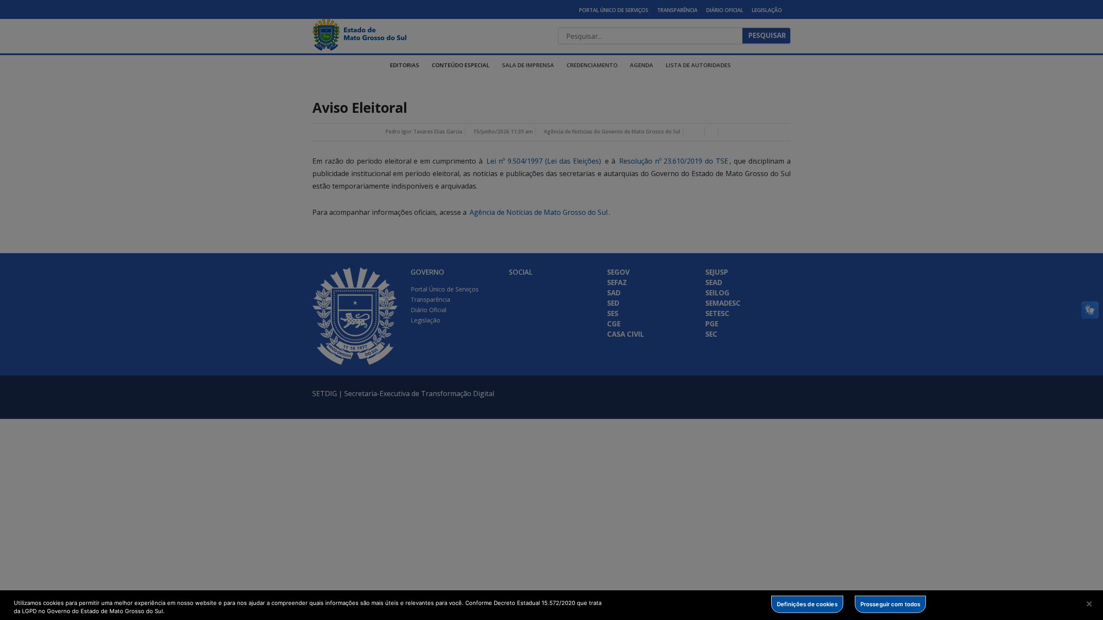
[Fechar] (1089, 604)
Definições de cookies (807, 604)
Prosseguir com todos (890, 604)
